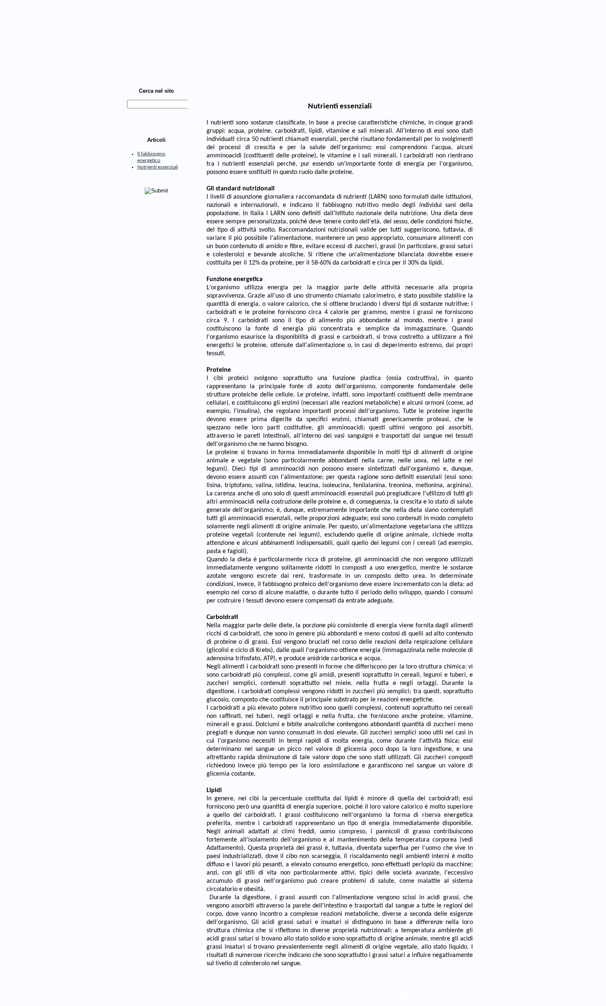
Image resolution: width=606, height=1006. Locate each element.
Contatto (402, 995)
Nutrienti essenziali (157, 167)
